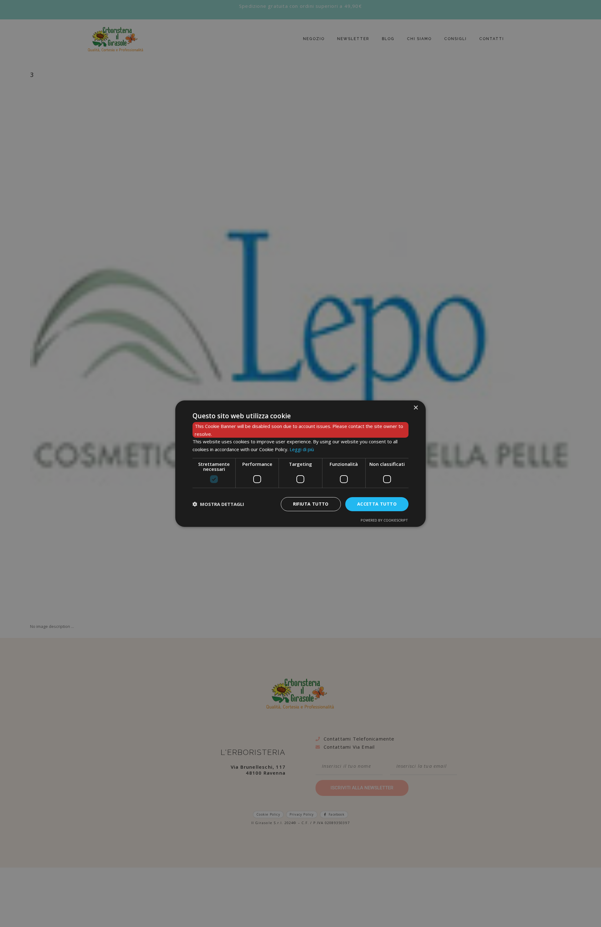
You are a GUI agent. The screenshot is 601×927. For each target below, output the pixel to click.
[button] (218, 504)
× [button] (415, 407)
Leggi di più (302, 449)
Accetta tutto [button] (377, 504)
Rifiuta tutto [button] (311, 504)
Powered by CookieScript (384, 520)
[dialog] (300, 463)
